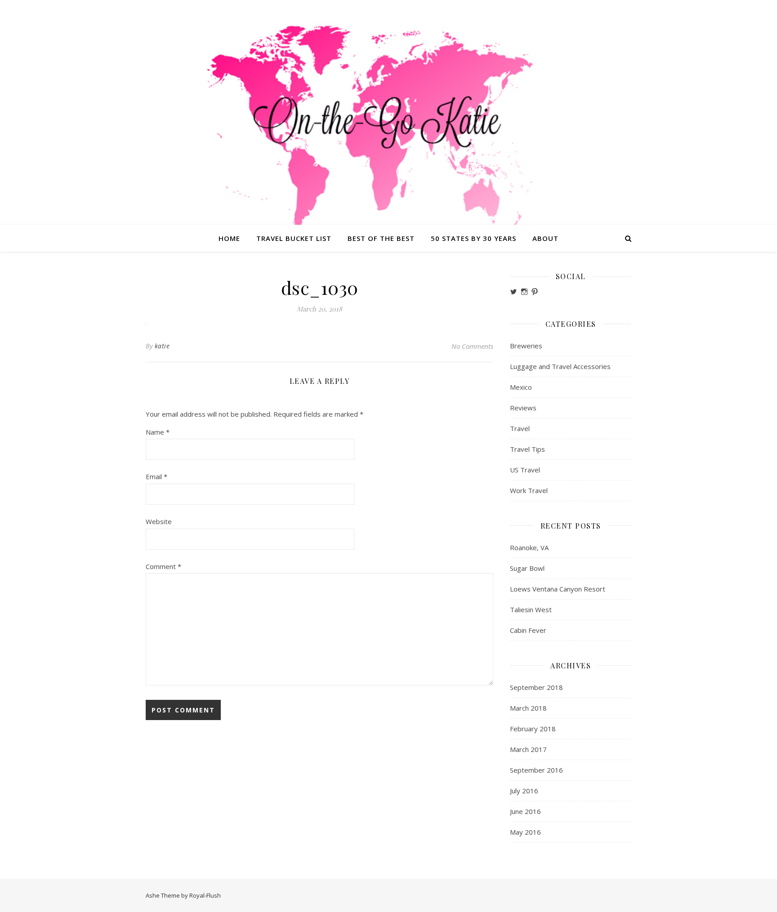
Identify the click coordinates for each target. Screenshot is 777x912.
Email (156, 476)
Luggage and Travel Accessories (560, 366)
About (545, 238)
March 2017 (528, 749)
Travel (520, 428)
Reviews (523, 407)
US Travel (525, 469)
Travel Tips (527, 449)
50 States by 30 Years (473, 238)
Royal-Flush (205, 895)
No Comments (472, 346)
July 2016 (524, 790)
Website (159, 521)
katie (162, 346)
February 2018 (533, 728)
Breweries (526, 345)
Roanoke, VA (529, 547)
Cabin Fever (528, 630)
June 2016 (525, 811)
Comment (163, 566)
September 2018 (536, 687)
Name (158, 431)
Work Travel (529, 490)
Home (229, 238)
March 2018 (528, 707)
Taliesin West (531, 609)
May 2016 (525, 831)
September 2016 (536, 769)
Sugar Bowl (527, 568)
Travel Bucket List (293, 238)
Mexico (521, 387)
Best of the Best (381, 238)
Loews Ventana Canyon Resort (557, 588)
